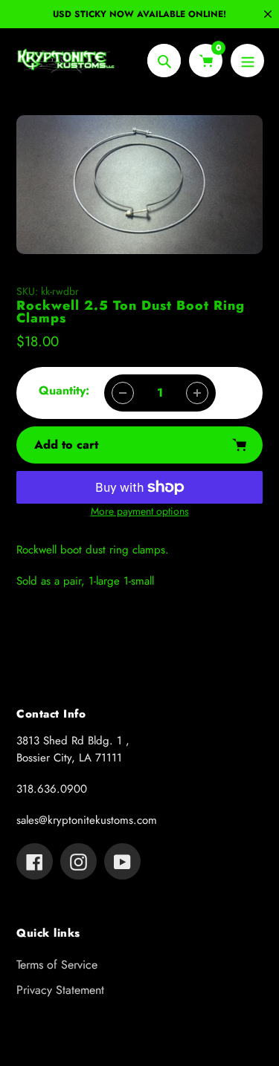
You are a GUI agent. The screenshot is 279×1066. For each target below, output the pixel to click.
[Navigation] (247, 60)
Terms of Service (56, 964)
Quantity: (64, 390)
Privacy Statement (60, 989)
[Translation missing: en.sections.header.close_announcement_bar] (267, 14)
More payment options (140, 511)
